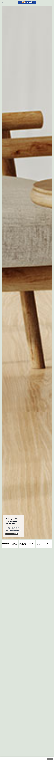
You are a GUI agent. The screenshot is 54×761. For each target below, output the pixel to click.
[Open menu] (2, 2)
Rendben (50, 759)
